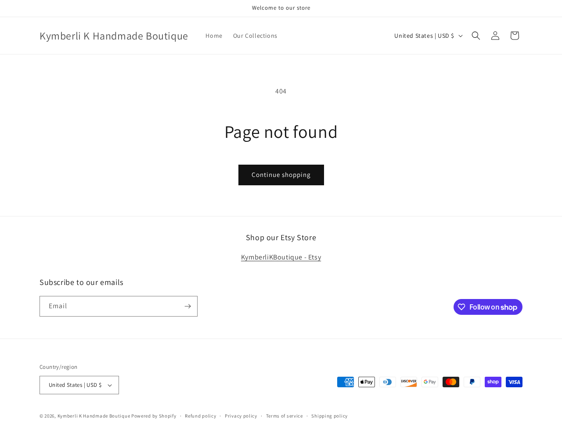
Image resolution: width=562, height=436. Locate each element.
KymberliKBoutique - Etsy (281, 257)
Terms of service (284, 416)
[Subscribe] (187, 306)
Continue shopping (281, 174)
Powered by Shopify (154, 416)
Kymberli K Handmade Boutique (94, 416)
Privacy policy (241, 416)
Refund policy (200, 416)
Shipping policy (329, 416)
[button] (476, 35)
